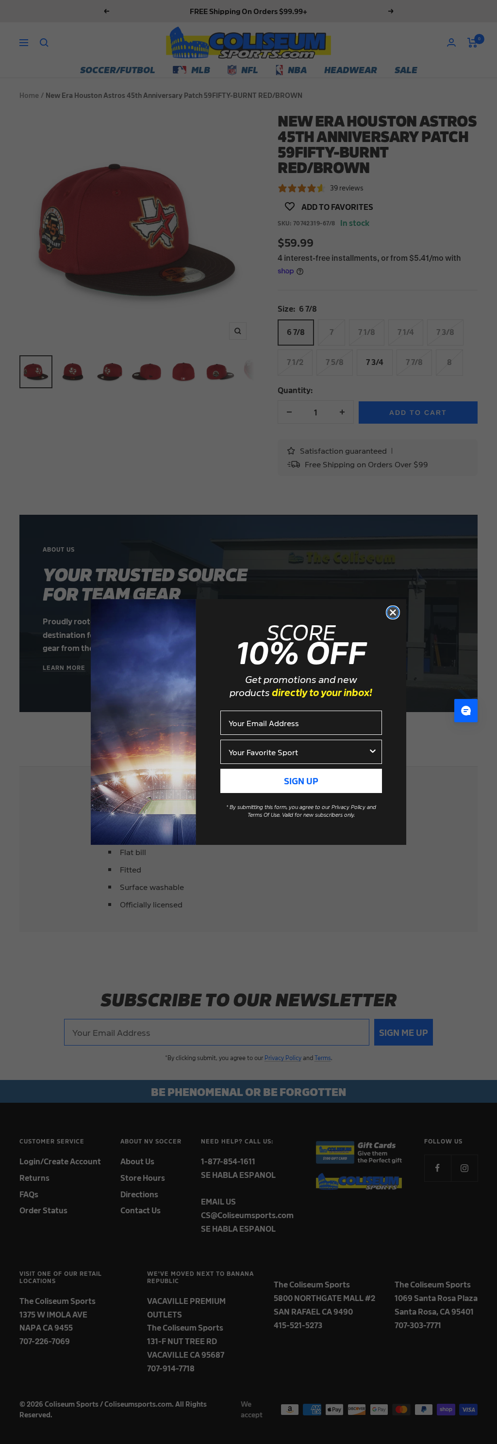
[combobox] (298, 751)
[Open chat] (466, 710)
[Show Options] (373, 751)
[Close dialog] (393, 612)
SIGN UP (301, 781)
